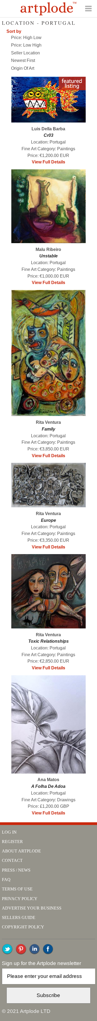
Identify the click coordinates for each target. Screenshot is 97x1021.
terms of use (17, 889)
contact (12, 860)
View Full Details (48, 162)
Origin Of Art (22, 68)
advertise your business (31, 908)
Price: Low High (26, 45)
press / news (16, 870)
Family (48, 429)
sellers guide (18, 917)
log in (9, 832)
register (12, 841)
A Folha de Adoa (48, 786)
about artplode (21, 851)
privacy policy (19, 898)
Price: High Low (26, 37)
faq (6, 879)
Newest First (23, 60)
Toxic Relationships (48, 641)
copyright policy (23, 927)
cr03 (48, 135)
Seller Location (25, 53)
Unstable (48, 256)
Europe (48, 520)
